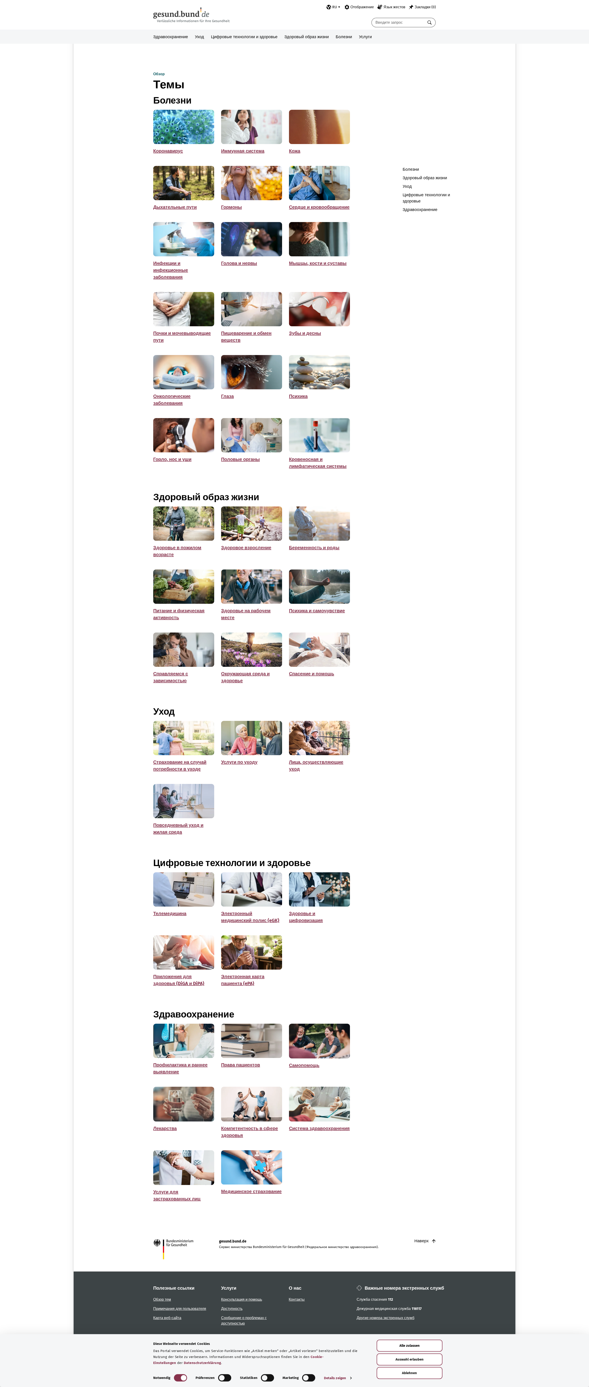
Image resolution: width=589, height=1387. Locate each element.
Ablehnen (409, 1373)
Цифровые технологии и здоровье (244, 36)
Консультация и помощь (241, 1299)
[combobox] (397, 22)
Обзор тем (162, 1299)
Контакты (297, 1299)
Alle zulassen (409, 1346)
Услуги (365, 36)
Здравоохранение (170, 36)
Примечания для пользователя (179, 1308)
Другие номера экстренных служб (385, 1318)
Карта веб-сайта (167, 1318)
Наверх (422, 1240)
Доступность (232, 1308)
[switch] (224, 1377)
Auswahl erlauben (410, 1359)
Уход (199, 36)
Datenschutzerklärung (202, 1363)
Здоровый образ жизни (306, 36)
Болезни (344, 36)
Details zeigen (335, 1378)
